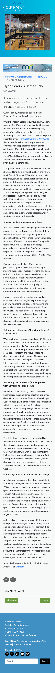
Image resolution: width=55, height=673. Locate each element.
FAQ (7, 640)
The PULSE (41, 76)
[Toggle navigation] (48, 7)
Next (45, 600)
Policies (27, 644)
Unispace (19, 566)
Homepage (8, 76)
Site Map (17, 644)
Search (45, 661)
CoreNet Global (25, 76)
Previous (12, 600)
